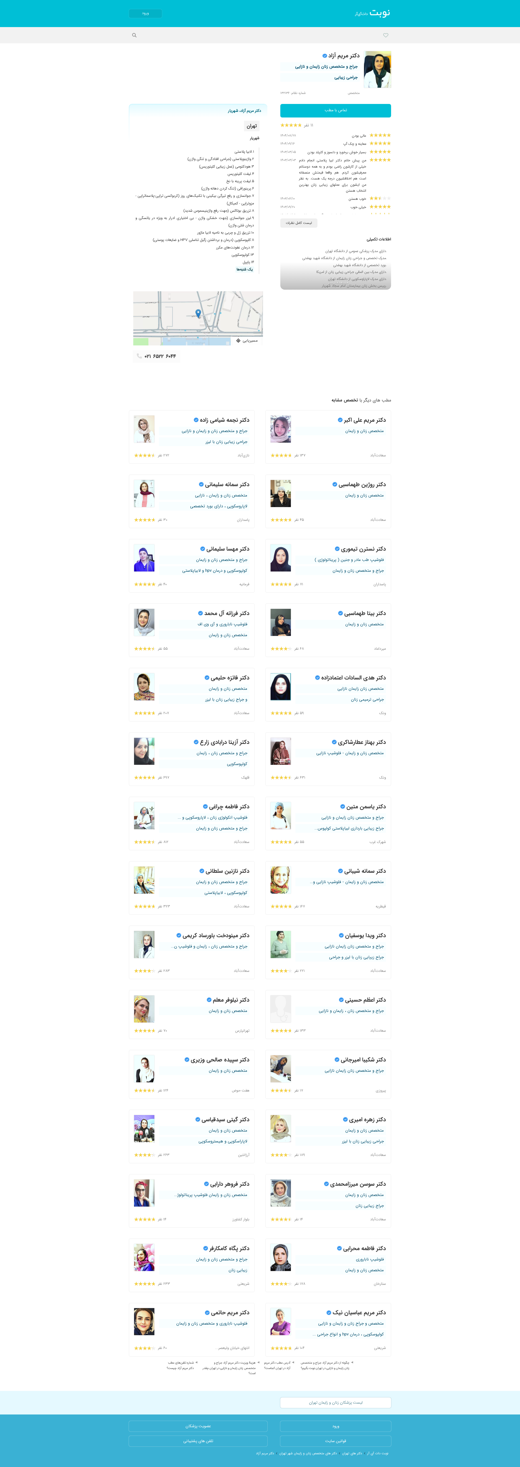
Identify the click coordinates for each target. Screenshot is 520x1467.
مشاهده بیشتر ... (335, 282)
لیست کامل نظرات (299, 223)
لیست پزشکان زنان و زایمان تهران (336, 1403)
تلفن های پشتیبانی (198, 1441)
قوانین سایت (335, 1441)
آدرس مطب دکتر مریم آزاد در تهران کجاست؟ (277, 1365)
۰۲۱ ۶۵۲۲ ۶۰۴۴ (160, 356)
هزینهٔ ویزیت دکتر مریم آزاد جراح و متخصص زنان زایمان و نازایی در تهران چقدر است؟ (229, 1368)
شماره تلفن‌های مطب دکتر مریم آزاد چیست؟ (180, 1365)
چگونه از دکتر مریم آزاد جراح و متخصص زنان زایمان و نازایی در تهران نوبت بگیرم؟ (325, 1365)
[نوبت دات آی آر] (373, 13)
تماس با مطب (336, 110)
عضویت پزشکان (198, 1426)
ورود (145, 13)
